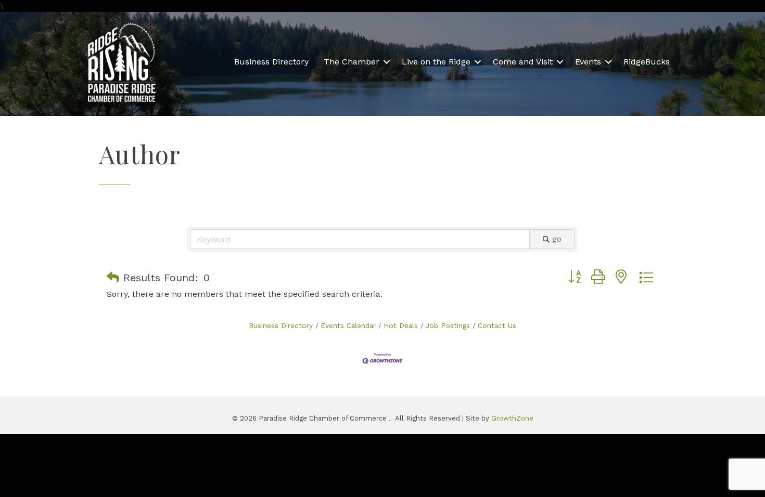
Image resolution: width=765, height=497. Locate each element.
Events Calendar (348, 325)
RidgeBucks (646, 62)
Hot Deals (401, 325)
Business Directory (271, 62)
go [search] (557, 239)
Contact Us (497, 325)
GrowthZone (512, 418)
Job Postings (448, 325)
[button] (113, 277)
